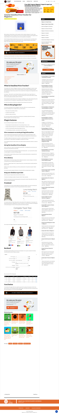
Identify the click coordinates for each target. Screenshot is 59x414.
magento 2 (20, 343)
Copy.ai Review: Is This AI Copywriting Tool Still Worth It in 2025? (15, 322)
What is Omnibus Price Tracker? (9, 76)
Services (36, 1)
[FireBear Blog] (7, 2)
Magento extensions (36, 408)
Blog (24, 1)
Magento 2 (15, 18)
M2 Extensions (17, 1)
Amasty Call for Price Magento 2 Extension (29, 401)
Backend (6, 81)
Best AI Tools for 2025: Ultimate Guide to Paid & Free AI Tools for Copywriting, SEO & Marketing (7, 323)
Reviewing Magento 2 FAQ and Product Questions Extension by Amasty (47, 119)
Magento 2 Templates (45, 37)
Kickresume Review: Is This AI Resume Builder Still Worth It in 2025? (22, 322)
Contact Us (29, 1)
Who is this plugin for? (8, 77)
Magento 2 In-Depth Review (46, 21)
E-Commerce (12, 18)
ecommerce (15, 343)
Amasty (10, 343)
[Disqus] (21, 357)
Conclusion (6, 82)
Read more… (47, 83)
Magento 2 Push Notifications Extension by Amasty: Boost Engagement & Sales (47, 140)
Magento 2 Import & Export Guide (47, 24)
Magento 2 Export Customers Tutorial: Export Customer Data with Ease (29, 336)
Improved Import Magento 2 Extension (48, 39)
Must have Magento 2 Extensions (47, 26)
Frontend (6, 80)
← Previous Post (7, 394)
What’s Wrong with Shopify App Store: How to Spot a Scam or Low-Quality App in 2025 (22, 336)
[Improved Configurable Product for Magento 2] (48, 58)
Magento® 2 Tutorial (45, 35)
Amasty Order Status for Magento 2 (48, 230)
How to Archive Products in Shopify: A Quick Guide (15, 335)
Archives (27, 408)
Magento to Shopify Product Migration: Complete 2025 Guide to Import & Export (29, 323)
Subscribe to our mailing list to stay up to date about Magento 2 (48, 65)
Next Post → (35, 394)
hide (25, 74)
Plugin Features (7, 79)
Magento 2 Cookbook (45, 33)
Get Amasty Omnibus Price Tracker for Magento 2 (22, 292)
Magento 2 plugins (27, 343)
